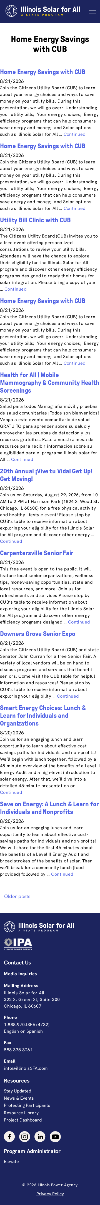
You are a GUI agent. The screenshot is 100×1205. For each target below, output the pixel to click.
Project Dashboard (23, 1120)
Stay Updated (17, 1091)
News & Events (19, 1098)
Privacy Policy (50, 1194)
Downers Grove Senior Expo (37, 633)
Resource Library (21, 1113)
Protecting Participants (27, 1105)
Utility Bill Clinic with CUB (35, 220)
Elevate (11, 1161)
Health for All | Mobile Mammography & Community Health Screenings (49, 382)
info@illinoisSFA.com (26, 1068)
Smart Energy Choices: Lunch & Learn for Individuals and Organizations (43, 715)
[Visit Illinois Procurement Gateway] (48, 944)
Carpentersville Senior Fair (36, 553)
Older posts (17, 896)
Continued (75, 134)
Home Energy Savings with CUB (43, 71)
